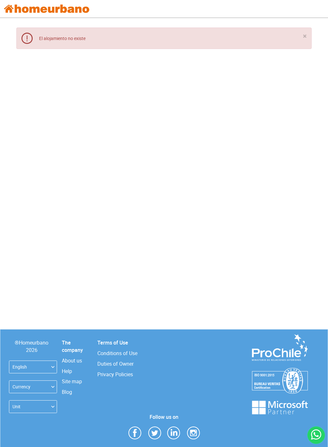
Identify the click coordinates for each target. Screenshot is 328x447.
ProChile (279, 337)
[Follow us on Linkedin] (174, 432)
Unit (16, 406)
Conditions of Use (117, 353)
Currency (21, 387)
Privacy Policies (115, 374)
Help (67, 371)
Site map (72, 381)
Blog (67, 391)
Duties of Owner (115, 363)
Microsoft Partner (279, 404)
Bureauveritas (280, 371)
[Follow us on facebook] (135, 432)
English (19, 367)
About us (72, 360)
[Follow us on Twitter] (155, 432)
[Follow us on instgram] (193, 432)
